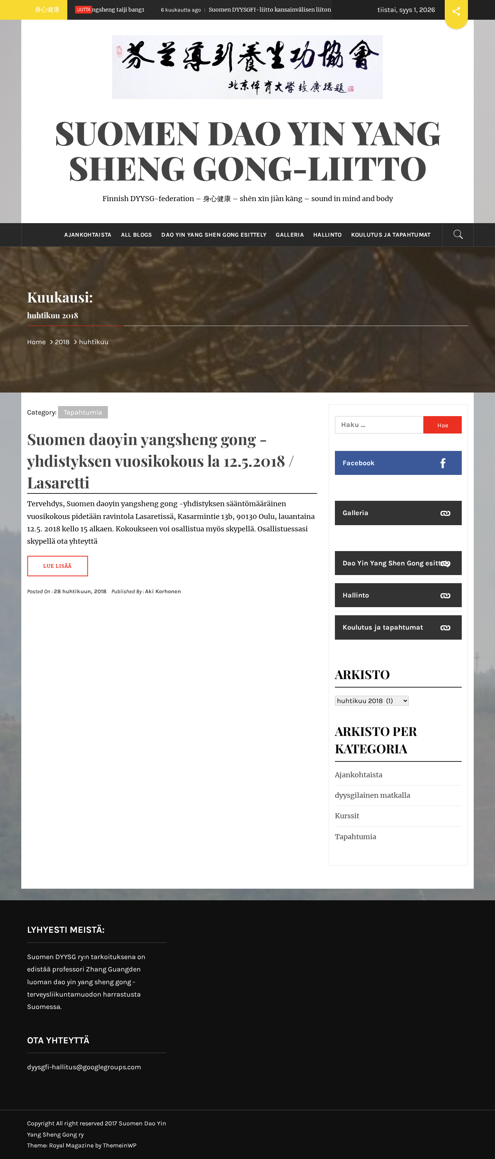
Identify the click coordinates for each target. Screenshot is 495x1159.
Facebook (359, 463)
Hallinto (327, 234)
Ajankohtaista (87, 234)
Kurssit (347, 815)
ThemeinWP (120, 1145)
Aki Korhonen (163, 591)
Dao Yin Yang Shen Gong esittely (213, 234)
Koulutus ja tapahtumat (391, 234)
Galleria (290, 234)
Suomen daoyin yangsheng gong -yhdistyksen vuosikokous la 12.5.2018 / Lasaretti (160, 460)
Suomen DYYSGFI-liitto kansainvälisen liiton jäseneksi (226, 9)
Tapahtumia (83, 412)
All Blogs (136, 234)
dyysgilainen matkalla (372, 795)
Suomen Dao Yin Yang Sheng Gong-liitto (248, 149)
